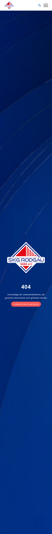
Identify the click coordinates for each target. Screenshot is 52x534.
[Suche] (38, 5)
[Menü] (44, 5)
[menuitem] (38, 5)
